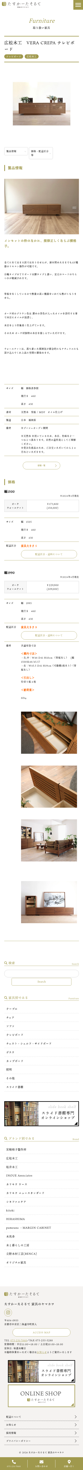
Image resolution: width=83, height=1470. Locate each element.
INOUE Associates (19, 1175)
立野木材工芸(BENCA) (21, 1254)
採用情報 (11, 1433)
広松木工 (12, 1158)
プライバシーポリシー (18, 1441)
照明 (9, 1069)
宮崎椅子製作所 (16, 1149)
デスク (10, 1052)
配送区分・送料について (49, 554)
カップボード (15, 1061)
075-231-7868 (18, 1340)
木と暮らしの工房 (17, 1245)
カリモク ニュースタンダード (25, 1193)
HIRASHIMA (15, 1219)
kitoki (10, 1210)
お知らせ (42, 1352)
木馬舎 (10, 1236)
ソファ (10, 1026)
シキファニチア (16, 1202)
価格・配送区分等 (40, 153)
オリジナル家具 (16, 1262)
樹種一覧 (41, 465)
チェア (10, 1017)
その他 (10, 1078)
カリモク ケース (16, 1184)
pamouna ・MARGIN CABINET (28, 1228)
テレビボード (15, 1035)
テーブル (12, 1009)
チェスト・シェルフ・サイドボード (29, 1043)
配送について (13, 1417)
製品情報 (11, 151)
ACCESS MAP (41, 1332)
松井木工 (12, 1167)
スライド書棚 (14, 1087)
